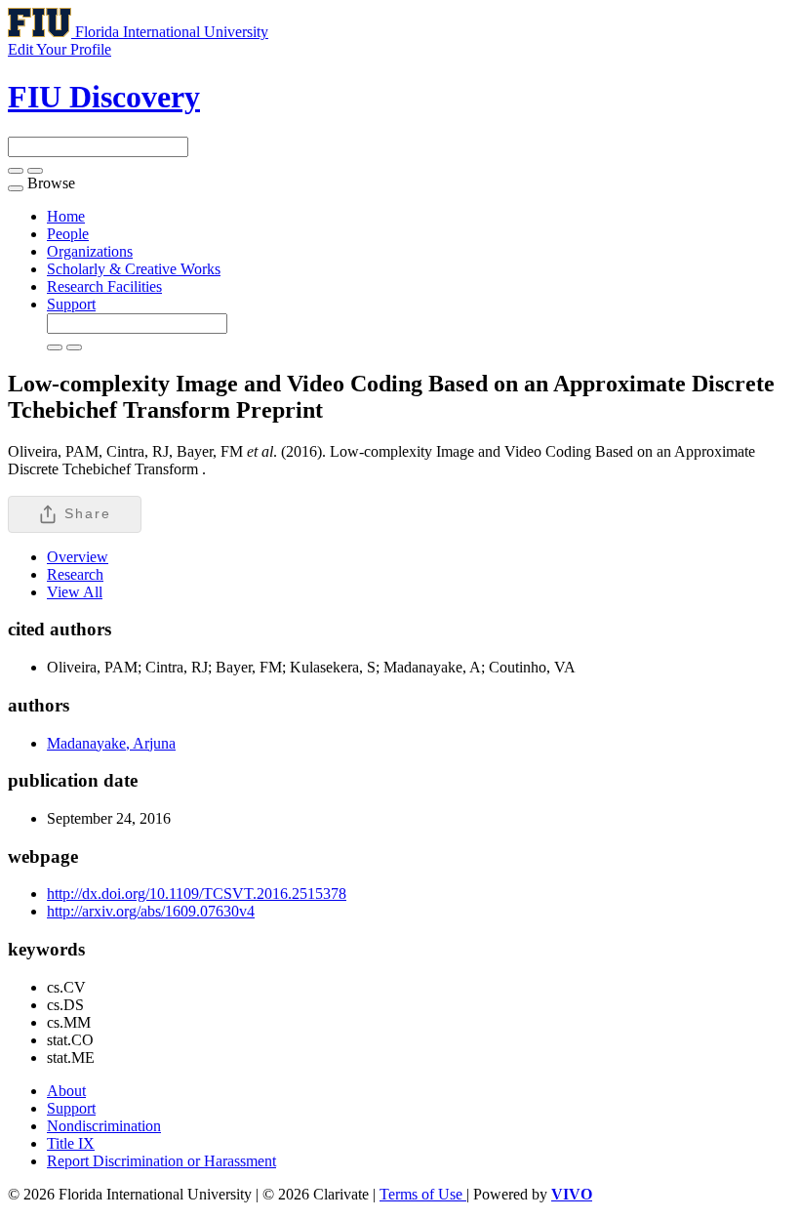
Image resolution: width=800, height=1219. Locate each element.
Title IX (71, 1143)
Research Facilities (104, 286)
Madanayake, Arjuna (111, 743)
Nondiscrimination (104, 1125)
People (68, 233)
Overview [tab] (77, 557)
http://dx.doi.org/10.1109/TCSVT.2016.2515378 (196, 893)
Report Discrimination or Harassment (161, 1161)
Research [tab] (75, 574)
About (66, 1090)
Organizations (90, 251)
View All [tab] (74, 592)
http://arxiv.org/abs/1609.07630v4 (151, 911)
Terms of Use (423, 1194)
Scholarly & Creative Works (133, 269)
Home (66, 216)
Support (71, 304)
